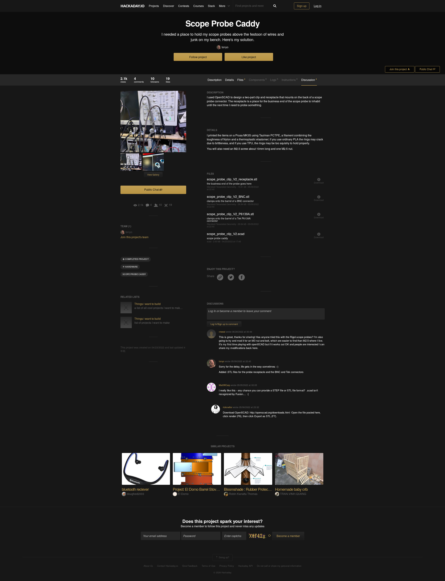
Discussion (309, 80)
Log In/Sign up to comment (224, 324)
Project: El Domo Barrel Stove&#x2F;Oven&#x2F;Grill (213, 489)
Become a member (192, 526)
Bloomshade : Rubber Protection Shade (254, 489)
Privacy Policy (226, 565)
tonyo (225, 47)
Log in (317, 6)
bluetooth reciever (135, 489)
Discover (168, 6)
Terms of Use (208, 565)
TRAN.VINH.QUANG (293, 494)
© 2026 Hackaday (222, 572)
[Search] (274, 5)
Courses (198, 6)
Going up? (223, 557)
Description (215, 80)
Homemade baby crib (291, 489)
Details (229, 80)
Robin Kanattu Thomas (243, 494)
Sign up (301, 6)
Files (241, 80)
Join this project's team (134, 237)
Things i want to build (147, 304)
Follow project (198, 57)
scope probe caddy (134, 274)
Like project (249, 57)
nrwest (222, 331)
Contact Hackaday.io (167, 565)
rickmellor (227, 407)
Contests (183, 6)
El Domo (183, 494)
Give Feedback (189, 565)
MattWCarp (224, 385)
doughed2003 (135, 494)
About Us (148, 565)
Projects (154, 6)
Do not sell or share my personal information (279, 565)
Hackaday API (245, 565)
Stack (211, 6)
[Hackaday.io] (133, 6)
